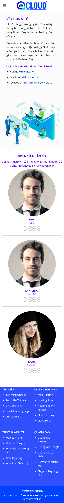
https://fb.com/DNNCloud (37, 82)
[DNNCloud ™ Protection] (39, 490)
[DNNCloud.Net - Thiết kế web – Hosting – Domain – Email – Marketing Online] (32, 5)
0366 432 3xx (26, 71)
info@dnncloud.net (28, 77)
